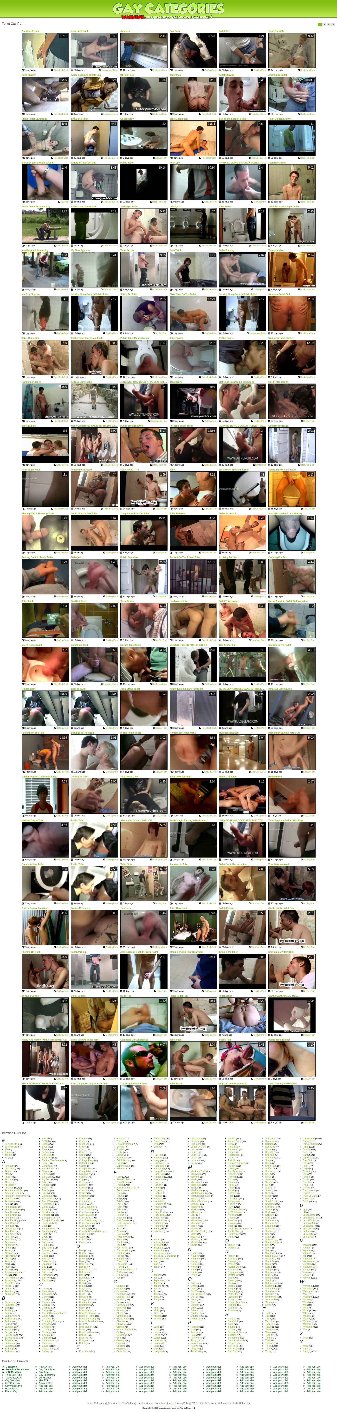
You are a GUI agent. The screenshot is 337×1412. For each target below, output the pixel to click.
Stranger (269, 1258)
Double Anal (85, 1310)
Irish (156, 1264)
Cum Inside (85, 1217)
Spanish (269, 1223)
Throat (305, 1141)
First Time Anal (124, 1223)
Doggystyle (85, 1299)
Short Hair (270, 1165)
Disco (82, 1294)
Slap (267, 1187)
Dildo (82, 1286)
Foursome (121, 1264)
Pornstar (232, 1198)
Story (268, 1250)
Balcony (9, 1310)
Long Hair (196, 1155)
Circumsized (48, 1340)
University (307, 1234)
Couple (83, 1190)
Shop (268, 1163)
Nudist (194, 1272)
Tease (268, 1332)
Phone (231, 1152)
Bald (7, 1313)
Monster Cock (198, 1231)
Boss (44, 1239)
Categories (100, 1403)
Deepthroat (85, 1269)
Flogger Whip (123, 1236)
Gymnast (158, 1146)
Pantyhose (196, 1337)
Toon (305, 1174)
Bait (7, 1307)
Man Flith (44, 1380)
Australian (10, 1294)
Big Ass (46, 1174)
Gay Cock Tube (47, 1369)
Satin (230, 1324)
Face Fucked (123, 1179)
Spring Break (272, 1242)
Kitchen (158, 1316)
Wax (304, 1294)
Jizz (156, 1291)
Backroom (10, 1302)
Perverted (233, 1149)
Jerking (157, 1286)
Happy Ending (161, 1171)
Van (304, 1256)
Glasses (120, 1321)
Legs (156, 1346)
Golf (118, 1332)
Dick (81, 1283)
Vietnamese (308, 1266)
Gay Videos (11, 1388)
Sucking (269, 1286)
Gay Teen (121, 1307)
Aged (7, 1176)
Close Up (84, 1144)
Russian (232, 1310)
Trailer (305, 1185)
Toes (305, 1163)
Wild (304, 1313)
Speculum (270, 1228)
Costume (84, 1182)
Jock (156, 1294)
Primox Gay (11, 1391)
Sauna (231, 1326)
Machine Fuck (198, 1171)
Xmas (305, 1337)
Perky (231, 1144)
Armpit (8, 1258)
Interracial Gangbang (165, 1256)
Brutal (45, 1258)
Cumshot (84, 1228)
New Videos (128, 1403)
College (83, 1157)
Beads (45, 1146)
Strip (267, 1266)
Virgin (305, 1272)
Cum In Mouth (86, 1215)
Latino (157, 1335)
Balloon (9, 1321)
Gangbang (122, 1294)
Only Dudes (45, 1377)
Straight (269, 1253)
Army (7, 1261)
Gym (156, 1144)
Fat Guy (120, 1201)
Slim (267, 1193)
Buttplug (46, 1280)
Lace (156, 1326)
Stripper (269, 1269)
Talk (267, 1316)
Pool (230, 1195)
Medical (195, 1204)
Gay (118, 1302)
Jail (155, 1277)
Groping (120, 1348)
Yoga (305, 1348)
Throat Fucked (310, 1144)
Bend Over (47, 1165)
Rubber (232, 1305)
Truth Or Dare (309, 1195)
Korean (157, 1318)
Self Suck (270, 1138)
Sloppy (269, 1195)
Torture (306, 1176)
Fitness (120, 1231)
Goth (118, 1337)
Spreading (270, 1239)
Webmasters (224, 1403)
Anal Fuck (10, 1217)
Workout (306, 1321)
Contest (83, 1176)
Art (6, 1264)
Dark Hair (84, 1264)
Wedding (307, 1299)
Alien (7, 1182)
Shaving (269, 1155)
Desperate (84, 1277)
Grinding (121, 1346)
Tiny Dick (307, 1160)
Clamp (45, 1343)
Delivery (83, 1272)
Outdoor (195, 1313)
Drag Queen (85, 1326)
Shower (269, 1171)
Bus (44, 1266)
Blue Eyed (47, 1223)
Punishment (234, 1234)
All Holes (9, 1185)
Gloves (120, 1326)
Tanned (269, 1324)
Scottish (232, 1335)
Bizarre (46, 1190)
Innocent (158, 1245)
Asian (8, 1269)
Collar (82, 1155)
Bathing (9, 1348)
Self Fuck (233, 1351)
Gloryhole (121, 1324)
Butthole (46, 1277)
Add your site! (46, 1386)
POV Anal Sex (235, 1209)
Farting (120, 1195)
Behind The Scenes (52, 1160)
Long (193, 1152)
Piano (231, 1157)
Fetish (119, 1209)
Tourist (306, 1179)
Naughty (195, 1256)
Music (194, 1245)
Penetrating (197, 1351)
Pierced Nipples (236, 1163)
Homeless (159, 1201)
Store (268, 1247)
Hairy (156, 1160)
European (121, 1157)
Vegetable (307, 1258)
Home (157, 1198)
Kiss (156, 1313)
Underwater (308, 1223)
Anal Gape (10, 1223)
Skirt (267, 1185)
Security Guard (236, 1340)
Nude (194, 1269)
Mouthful (195, 1236)
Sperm (268, 1231)
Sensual (269, 1141)
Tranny (306, 1187)
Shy (267, 1174)
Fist (118, 1228)
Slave (268, 1190)
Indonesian (160, 1242)
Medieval (195, 1206)
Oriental (195, 1310)
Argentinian (11, 1256)
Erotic (119, 1152)
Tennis (268, 1337)
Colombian (85, 1163)
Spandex (270, 1220)
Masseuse (196, 1185)
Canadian (47, 1294)
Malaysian (196, 1174)
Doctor (82, 1296)
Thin (267, 1348)
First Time (121, 1220)
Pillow (231, 1168)
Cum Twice (85, 1226)
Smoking (270, 1204)
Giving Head (123, 1318)
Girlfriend (121, 1316)
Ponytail (232, 1193)
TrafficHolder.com (242, 1403)
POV (230, 1206)
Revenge (233, 1280)
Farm (119, 1193)
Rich (230, 1283)
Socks (268, 1212)
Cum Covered (86, 1206)
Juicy (156, 1296)
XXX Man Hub (13, 1372)
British (45, 1256)
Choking (46, 1329)
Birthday (46, 1185)
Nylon (194, 1275)
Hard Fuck (159, 1174)
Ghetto (119, 1313)
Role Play (233, 1294)
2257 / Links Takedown (204, 1403)
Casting (46, 1307)
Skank (268, 1179)
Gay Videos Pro (13, 1386)
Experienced (123, 1165)
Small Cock (271, 1201)
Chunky (46, 1335)
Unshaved (307, 1236)
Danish (83, 1258)
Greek (119, 1343)
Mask (193, 1179)
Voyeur (306, 1277)
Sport (268, 1236)
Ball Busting (11, 1316)
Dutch (82, 1343)
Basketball (10, 1346)
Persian (232, 1146)
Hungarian (159, 1226)
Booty (45, 1236)
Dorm (82, 1307)
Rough (231, 1299)
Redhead (233, 1269)
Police (231, 1187)
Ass (7, 1275)
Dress (82, 1329)
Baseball (9, 1340)
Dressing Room (87, 1332)
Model (194, 1226)
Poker (231, 1185)
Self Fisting (234, 1348)
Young (305, 1351)
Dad (81, 1250)
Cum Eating (85, 1212)
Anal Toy (9, 1236)
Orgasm (195, 1305)
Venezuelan (308, 1261)
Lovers (194, 1160)
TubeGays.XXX (13, 1377)
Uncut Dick (308, 1220)
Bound (45, 1245)
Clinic (82, 1141)
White (305, 1310)
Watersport (308, 1291)
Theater (269, 1343)
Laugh (157, 1337)
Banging (9, 1329)
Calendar (47, 1291)
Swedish (269, 1294)
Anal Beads (11, 1206)
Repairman (234, 1272)
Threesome (308, 1138)
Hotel (156, 1209)
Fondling (121, 1242)
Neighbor (196, 1258)
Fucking (120, 1272)
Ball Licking (11, 1318)
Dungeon (84, 1340)
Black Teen (48, 1201)
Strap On (270, 1261)
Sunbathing (271, 1288)
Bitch (44, 1187)
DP (80, 1324)
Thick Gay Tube (13, 1375)
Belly (44, 1163)
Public (231, 1226)
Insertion (158, 1247)
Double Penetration (89, 1321)
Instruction (159, 1250)
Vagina (306, 1250)
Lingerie (195, 1141)
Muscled (195, 1242)
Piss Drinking (235, 1171)
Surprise (269, 1291)
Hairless (158, 1157)
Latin (156, 1332)
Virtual (305, 1275)
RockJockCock (61, 70)
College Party (86, 1160)
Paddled (195, 1326)
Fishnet (120, 1226)
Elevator (120, 1138)
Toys (304, 1182)
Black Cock (48, 1198)
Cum (81, 1204)
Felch (119, 1206)
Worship (306, 1324)
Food (119, 1245)
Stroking (269, 1272)
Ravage (232, 1261)
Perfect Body (234, 1141)
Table (268, 1313)
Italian (157, 1266)
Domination (85, 1302)
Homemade (160, 1204)
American (10, 1198)
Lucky (194, 1163)
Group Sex (159, 1141)
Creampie (84, 1195)
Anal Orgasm (12, 1228)
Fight (119, 1212)
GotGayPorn (210, 70)
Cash (45, 1305)
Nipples (195, 1264)
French (120, 1266)
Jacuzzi (158, 1275)
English (120, 1149)
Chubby (46, 1332)
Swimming (270, 1296)
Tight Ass (307, 1157)
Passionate (197, 1343)
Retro (231, 1277)
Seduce (232, 1343)
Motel (194, 1234)
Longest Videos (145, 1403)
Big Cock (46, 1176)
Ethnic (119, 1155)
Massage (195, 1182)
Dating (82, 1266)
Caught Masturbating (53, 1313)
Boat (44, 1226)
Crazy (82, 1193)
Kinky (157, 1310)
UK (304, 1212)
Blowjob (46, 1215)
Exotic (119, 1163)
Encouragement (124, 1144)
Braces (45, 1250)
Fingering (121, 1217)
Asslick (8, 1286)
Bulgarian (47, 1264)
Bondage (47, 1231)
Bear (44, 1149)
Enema (120, 1146)
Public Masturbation (238, 1228)
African (8, 1171)
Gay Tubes (44, 1372)
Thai (267, 1340)
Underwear (308, 1226)
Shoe (268, 1160)
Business (47, 1269)
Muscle (194, 1239)
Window (306, 1316)
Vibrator (306, 1264)
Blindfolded (48, 1204)
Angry (8, 1242)
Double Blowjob (87, 1313)
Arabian (9, 1253)
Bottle (45, 1242)
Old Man (195, 1291)
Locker (194, 1149)
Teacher (269, 1329)
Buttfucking (48, 1275)
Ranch (231, 1256)
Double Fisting (87, 1316)
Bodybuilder (48, 1228)
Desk (82, 1275)
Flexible (120, 1234)
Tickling (306, 1149)
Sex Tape (270, 1146)
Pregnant (233, 1215)
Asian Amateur (12, 1272)
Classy (45, 1351)
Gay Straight (122, 1305)
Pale (193, 1335)
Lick (156, 1348)
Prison (231, 1217)
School (231, 1329)
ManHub (64, 202)
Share (268, 1149)
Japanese (159, 1280)
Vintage (306, 1269)
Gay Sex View (12, 1380)
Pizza (231, 1179)
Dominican (85, 1305)
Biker (44, 1182)
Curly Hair (84, 1234)
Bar (6, 1332)
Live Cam (196, 1144)
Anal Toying (11, 1239)
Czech (82, 1242)
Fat (118, 1198)
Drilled (82, 1335)
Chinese (46, 1326)
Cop (81, 1179)
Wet (304, 1305)
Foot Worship (123, 1250)
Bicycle (46, 1171)
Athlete (8, 1288)
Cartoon (46, 1302)
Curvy (82, 1236)
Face (119, 1176)
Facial (119, 1185)
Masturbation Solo (200, 1195)
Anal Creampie (13, 1209)
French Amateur (124, 1269)
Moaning (195, 1223)
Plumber (232, 1182)
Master (194, 1187)
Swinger (269, 1302)
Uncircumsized (310, 1217)
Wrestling (307, 1326)
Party (193, 1340)
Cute (81, 1239)
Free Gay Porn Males (17, 1369)
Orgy (193, 1307)
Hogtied (158, 1193)
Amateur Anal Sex (14, 1190)
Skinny (268, 1182)
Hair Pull (158, 1155)
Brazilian (46, 1253)
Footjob (120, 1256)
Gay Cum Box (12, 1383)
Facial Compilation (126, 1187)
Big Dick (46, 1179)
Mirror (194, 1217)
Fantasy (120, 1190)
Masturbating (198, 1193)
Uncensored (309, 1215)
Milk (193, 1215)
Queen (231, 1245)
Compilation (85, 1171)
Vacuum (306, 1247)
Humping (158, 1223)
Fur (118, 1277)
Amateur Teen (12, 1193)
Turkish (306, 1198)
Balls (7, 1324)
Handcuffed (160, 1165)
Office (194, 1286)
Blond (45, 1206)
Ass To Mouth (12, 1277)
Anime (8, 1247)
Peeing (194, 1346)
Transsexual (309, 1190)
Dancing (83, 1256)
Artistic (8, 1266)
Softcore (269, 1215)
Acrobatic (10, 1165)
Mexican (195, 1209)
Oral (193, 1302)
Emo (118, 1141)
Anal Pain (10, 1231)
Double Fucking (87, 1318)
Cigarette (47, 1337)
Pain (193, 1329)
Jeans (157, 1283)
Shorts (268, 1168)
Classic (46, 1346)
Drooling (83, 1337)
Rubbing (232, 1307)
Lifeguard (159, 1351)
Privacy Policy (182, 1403)
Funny (119, 1275)
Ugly (304, 1209)
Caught (46, 1310)
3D (6, 1149)
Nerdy (194, 1261)
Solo (267, 1217)
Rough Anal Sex (236, 1302)
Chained (46, 1318)
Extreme (120, 1168)
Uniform (306, 1231)
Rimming (233, 1291)
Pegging (195, 1348)
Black (45, 1193)
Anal (7, 1204)
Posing (231, 1204)
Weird (305, 1302)
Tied (304, 1152)
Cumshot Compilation (90, 1231)
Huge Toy (159, 1217)
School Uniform (236, 1332)
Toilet (305, 1165)
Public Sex (233, 1231)
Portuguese (234, 1201)
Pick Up (232, 1160)
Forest (119, 1261)
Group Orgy (160, 1138)
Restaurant (234, 1275)
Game (119, 1291)
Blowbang (47, 1212)
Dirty (81, 1288)
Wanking (307, 1286)
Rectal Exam (234, 1266)
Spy (267, 1245)
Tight (305, 1155)
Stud (267, 1275)
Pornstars (160, 1403)
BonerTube (260, 465)
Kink (156, 1307)
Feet (118, 1204)
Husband (158, 1231)
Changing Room (50, 1321)
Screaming (233, 1337)
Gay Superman (47, 1375)
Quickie (232, 1247)
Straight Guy (271, 1256)
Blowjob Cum (49, 1217)
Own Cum (196, 1318)
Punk (230, 1236)
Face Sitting (122, 1182)
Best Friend (48, 1168)
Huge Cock (160, 1212)
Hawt (156, 1182)
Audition (9, 1291)
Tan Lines (270, 1321)
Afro (7, 1174)
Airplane (9, 1179)
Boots (45, 1234)
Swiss (268, 1305)
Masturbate (197, 1190)
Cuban (82, 1198)
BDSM (45, 1141)
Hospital (158, 1206)
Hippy (157, 1190)
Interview (158, 1258)
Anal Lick (9, 1226)
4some (8, 1155)
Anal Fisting (11, 1215)
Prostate (232, 1223)
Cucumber (84, 1201)
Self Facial (233, 1346)
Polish (231, 1190)
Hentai (157, 1187)
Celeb (45, 1316)
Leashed (158, 1340)
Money (194, 1228)
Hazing (157, 1185)
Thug (305, 1146)
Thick (268, 1346)
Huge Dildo (160, 1215)
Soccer (269, 1209)
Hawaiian (159, 1179)
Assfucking (10, 1280)
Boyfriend (47, 1247)
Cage (45, 1288)
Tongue (306, 1171)
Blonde (46, 1209)
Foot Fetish (122, 1247)
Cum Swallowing (88, 1220)
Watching (307, 1288)
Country (83, 1187)
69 (6, 1157)
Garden (120, 1299)
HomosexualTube (109, 70)
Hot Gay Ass (45, 1366)
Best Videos (113, 1403)
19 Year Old (11, 1146)
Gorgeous (121, 1335)
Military (194, 1212)
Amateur (9, 1187)
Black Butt (47, 1195)
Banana (9, 1326)
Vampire (306, 1253)
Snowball (270, 1206)
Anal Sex (9, 1234)
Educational (85, 1351)
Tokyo (305, 1168)
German (120, 1310)
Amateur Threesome (15, 1195)
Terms (170, 1403)
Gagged (120, 1286)
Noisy (194, 1266)
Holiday (158, 1195)
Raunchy (233, 1258)
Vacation (307, 1245)
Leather (158, 1343)
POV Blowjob (235, 1212)
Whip (305, 1307)
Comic (82, 1165)
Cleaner (83, 1138)
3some (8, 1152)
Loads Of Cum (198, 1146)
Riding (231, 1286)
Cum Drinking (86, 1209)
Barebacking (11, 1337)
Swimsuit (270, 1299)
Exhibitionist (122, 1160)
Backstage (10, 1305)
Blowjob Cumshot (51, 1220)
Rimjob (232, 1288)
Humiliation (160, 1220)
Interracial (159, 1253)
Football (120, 1253)
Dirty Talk (84, 1291)
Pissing (232, 1176)
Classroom (47, 1348)
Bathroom (10, 1351)
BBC (44, 1138)
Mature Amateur (199, 1201)
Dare (81, 1261)
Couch (82, 1185)
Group (119, 1351)
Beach (45, 1144)
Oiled (193, 1288)
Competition (85, 1168)
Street (268, 1264)
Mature (194, 1198)
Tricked (306, 1193)
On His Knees (198, 1294)
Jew (156, 1288)
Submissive (271, 1283)
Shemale (270, 1157)
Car (44, 1299)
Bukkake (46, 1261)
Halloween (159, 1163)
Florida (120, 1239)
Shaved (269, 1152)
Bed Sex (46, 1155)
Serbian (269, 1144)
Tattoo (268, 1326)
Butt (44, 1272)
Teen (267, 1335)
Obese (194, 1283)
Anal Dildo (10, 1212)
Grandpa (121, 1340)
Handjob (158, 1168)
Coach (82, 1152)
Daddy (82, 1253)
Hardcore (159, 1176)
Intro (156, 1261)
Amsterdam (11, 1201)
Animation (10, 1245)
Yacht (305, 1346)
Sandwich (233, 1321)
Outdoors (195, 1316)
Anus (7, 1250)
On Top (194, 1296)
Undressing (308, 1228)
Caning (46, 1296)
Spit (267, 1234)
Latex (157, 1329)
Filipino (120, 1215)
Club (81, 1149)
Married (195, 1176)
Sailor (231, 1318)
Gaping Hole (123, 1296)
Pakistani (195, 1332)
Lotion (194, 1157)
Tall (267, 1318)
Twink (305, 1201)
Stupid (268, 1280)
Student (269, 1277)
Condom (83, 1174)
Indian (157, 1239)
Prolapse (233, 1220)
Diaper (82, 1280)
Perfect (231, 1138)
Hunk (156, 1228)
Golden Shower (124, 1329)
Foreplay (121, 1258)
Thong (268, 1351)
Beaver (46, 1152)
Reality (231, 1264)
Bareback (10, 1335)
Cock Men (11, 1366)
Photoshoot (234, 1155)
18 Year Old (11, 1144)
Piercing (232, 1165)
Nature (194, 1253)
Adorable (9, 1168)
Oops (193, 1299)
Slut (267, 1198)
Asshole (9, 1283)
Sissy (268, 1176)
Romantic (233, 1296)
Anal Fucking (12, 1220)
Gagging (121, 1288)
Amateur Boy (45, 1383)
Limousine (196, 1138)
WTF (304, 1329)
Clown (82, 1146)
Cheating (47, 1324)
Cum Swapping (87, 1223)
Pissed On (233, 1174)
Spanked (270, 1226)
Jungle (157, 1299)
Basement (10, 1343)
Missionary (196, 1220)
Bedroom (47, 1157)
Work (305, 1318)
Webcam (307, 1296)
